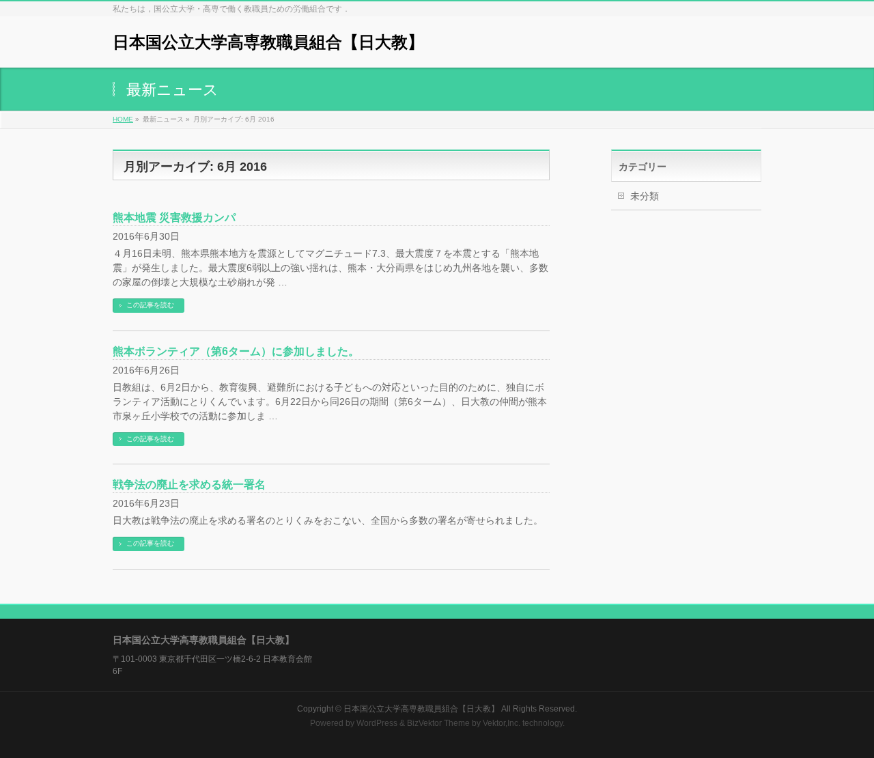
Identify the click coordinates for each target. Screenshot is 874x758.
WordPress (376, 723)
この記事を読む (150, 305)
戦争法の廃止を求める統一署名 (189, 484)
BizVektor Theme (438, 723)
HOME (123, 119)
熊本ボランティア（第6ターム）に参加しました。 (236, 351)
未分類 (644, 196)
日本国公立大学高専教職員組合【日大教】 (268, 42)
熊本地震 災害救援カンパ (174, 217)
